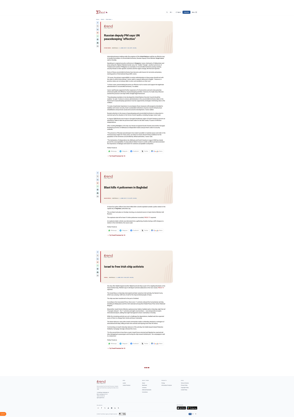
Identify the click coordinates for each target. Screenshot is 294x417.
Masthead (144, 385)
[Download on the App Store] (181, 408)
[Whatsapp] (98, 408)
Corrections (145, 392)
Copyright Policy (185, 387)
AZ (193, 413)
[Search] (167, 12)
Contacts (144, 387)
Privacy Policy (184, 385)
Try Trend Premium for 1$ (117, 156)
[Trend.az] (101, 12)
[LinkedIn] (115, 408)
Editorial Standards (146, 389)
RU (195, 413)
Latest (124, 383)
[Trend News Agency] (101, 382)
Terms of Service (185, 383)
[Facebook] (101, 408)
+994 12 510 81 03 (101, 396)
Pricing (163, 383)
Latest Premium (126, 385)
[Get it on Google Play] (192, 408)
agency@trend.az (100, 397)
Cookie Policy (184, 389)
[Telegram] (111, 408)
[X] (105, 408)
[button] (97, 22)
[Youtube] (108, 408)
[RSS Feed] (118, 408)
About (143, 383)
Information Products (166, 385)
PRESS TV (147, 217)
